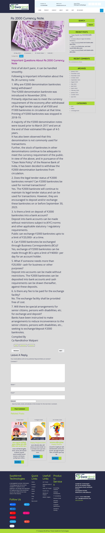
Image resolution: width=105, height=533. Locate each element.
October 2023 (75, 77)
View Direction (79, 500)
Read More (17, 461)
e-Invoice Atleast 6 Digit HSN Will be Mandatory (80, 39)
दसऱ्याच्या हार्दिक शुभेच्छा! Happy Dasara (56, 443)
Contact (54, 10)
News (21, 56)
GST (72, 106)
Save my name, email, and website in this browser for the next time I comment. (34, 404)
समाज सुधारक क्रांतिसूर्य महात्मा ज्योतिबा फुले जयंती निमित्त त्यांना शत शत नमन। (19, 444)
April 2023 (74, 86)
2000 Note (23, 345)
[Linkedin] (96, 4)
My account (80, 10)
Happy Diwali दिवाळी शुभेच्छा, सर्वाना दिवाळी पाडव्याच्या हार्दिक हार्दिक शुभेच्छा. (80, 47)
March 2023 (74, 88)
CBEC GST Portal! (47, 488)
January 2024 (74, 71)
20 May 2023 (17, 53)
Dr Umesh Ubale (39, 53)
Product (46, 10)
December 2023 (75, 73)
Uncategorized (75, 110)
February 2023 (75, 90)
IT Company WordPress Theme (45, 531)
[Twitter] (93, 4)
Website (13, 401)
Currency (31, 345)
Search (82, 21)
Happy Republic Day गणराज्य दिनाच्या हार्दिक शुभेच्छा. (81, 36)
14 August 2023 (38, 420)
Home (40, 10)
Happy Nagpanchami (38, 442)
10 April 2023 (19, 420)
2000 (16, 345)
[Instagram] (99, 4)
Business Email (57, 498)
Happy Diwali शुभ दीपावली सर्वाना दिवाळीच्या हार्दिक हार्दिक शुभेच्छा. (81, 43)
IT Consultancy (57, 496)
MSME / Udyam (46, 497)
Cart (73, 10)
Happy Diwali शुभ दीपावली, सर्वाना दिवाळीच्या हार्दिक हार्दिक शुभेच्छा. (81, 51)
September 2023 (75, 80)
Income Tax (46, 490)
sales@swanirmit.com (61, 5)
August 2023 (74, 82)
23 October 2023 (57, 420)
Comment (14, 361)
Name (13, 384)
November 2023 (75, 75)
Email (13, 393)
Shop (67, 10)
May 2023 (73, 84)
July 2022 (73, 96)
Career (33, 491)
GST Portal (45, 482)
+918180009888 (43, 5)
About (61, 10)
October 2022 (75, 94)
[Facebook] (89, 4)
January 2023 (74, 92)
